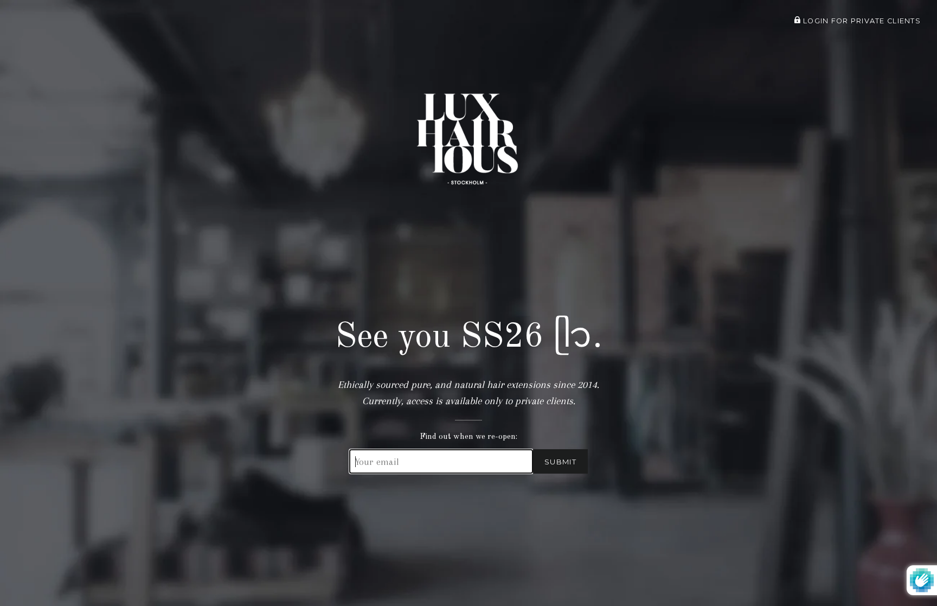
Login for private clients (861, 21)
